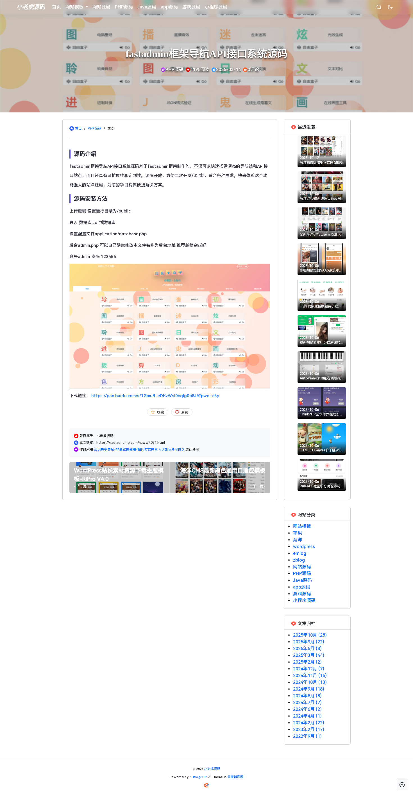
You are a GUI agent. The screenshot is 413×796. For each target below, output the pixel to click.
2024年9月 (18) (308, 689)
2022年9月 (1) (307, 736)
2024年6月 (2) (307, 709)
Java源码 (146, 7)
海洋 (297, 539)
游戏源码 (191, 7)
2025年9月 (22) (308, 642)
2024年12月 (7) (308, 668)
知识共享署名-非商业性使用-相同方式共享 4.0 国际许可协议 (139, 449)
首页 (56, 7)
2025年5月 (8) (307, 648)
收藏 (160, 412)
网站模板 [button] (75, 7)
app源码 (169, 7)
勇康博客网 (236, 777)
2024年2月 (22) (308, 722)
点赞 (184, 412)
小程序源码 (216, 7)
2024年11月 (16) (310, 675)
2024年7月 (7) (307, 702)
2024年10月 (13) (310, 682)
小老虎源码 (212, 769)
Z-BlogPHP (198, 777)
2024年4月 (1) (307, 716)
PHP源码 (124, 7)
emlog (299, 553)
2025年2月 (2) (307, 662)
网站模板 (302, 526)
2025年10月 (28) (310, 635)
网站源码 (101, 7)
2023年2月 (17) (308, 729)
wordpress (304, 546)
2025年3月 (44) (308, 655)
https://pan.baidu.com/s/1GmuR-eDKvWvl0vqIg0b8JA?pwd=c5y (155, 395)
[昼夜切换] (390, 7)
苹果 (297, 533)
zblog (299, 560)
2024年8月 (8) (307, 695)
